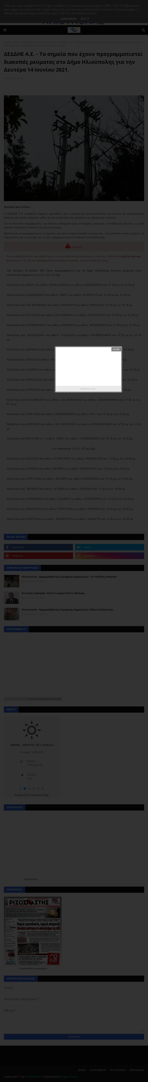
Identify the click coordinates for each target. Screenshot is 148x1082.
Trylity (93, 389)
